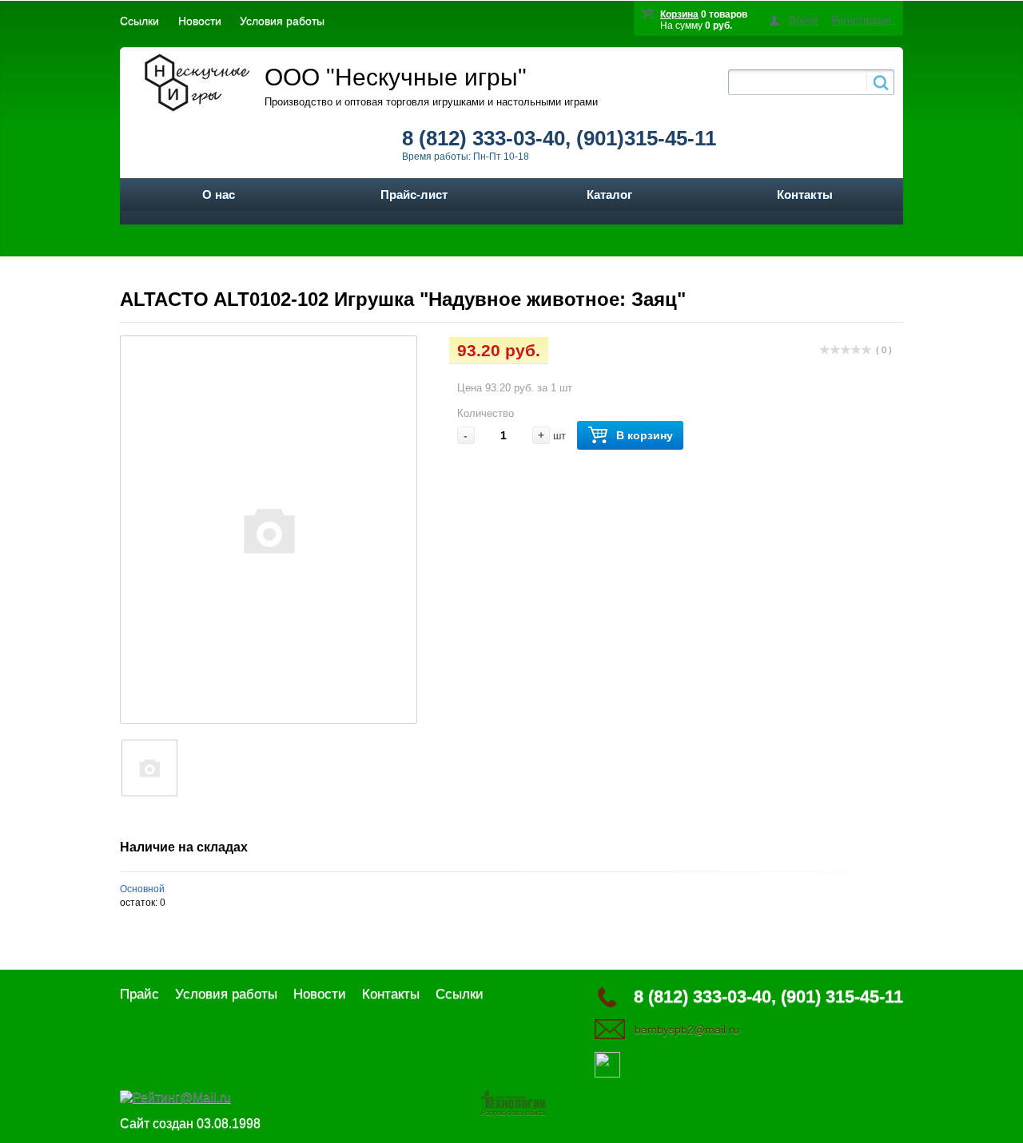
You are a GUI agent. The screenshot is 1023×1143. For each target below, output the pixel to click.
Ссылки (139, 20)
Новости (199, 20)
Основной (142, 889)
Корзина (679, 14)
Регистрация (861, 20)
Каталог (609, 194)
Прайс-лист (414, 194)
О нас (218, 194)
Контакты (805, 194)
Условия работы (282, 20)
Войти (803, 20)
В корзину (644, 435)
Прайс (139, 994)
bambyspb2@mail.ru (687, 1029)
